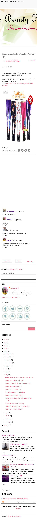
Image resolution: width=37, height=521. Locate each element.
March (7, 416)
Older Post (30, 262)
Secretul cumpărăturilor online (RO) (15, 392)
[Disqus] (18, 181)
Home (2, 2)
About (6, 2)
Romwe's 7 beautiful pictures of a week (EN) (17, 383)
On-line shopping (10, 61)
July (7, 369)
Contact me (13, 2)
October (8, 360)
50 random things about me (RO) (14, 403)
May (7, 375)
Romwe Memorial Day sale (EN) (14, 380)
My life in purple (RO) (16, 476)
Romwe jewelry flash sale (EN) (13, 409)
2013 (5, 351)
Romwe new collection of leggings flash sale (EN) (19, 377)
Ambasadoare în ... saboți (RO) (19, 444)
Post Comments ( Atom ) (16, 269)
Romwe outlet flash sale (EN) (13, 386)
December (9, 354)
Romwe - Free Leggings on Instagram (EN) (17, 406)
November (9, 357)
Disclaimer (20, 2)
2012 (5, 425)
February (8, 419)
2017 (5, 339)
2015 (5, 345)
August (8, 366)
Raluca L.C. (15, 288)
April (7, 413)
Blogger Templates (16, 516)
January (8, 422)
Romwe (18, 61)
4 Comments (32, 60)
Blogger (18, 508)
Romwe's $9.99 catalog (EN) (13, 389)
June (7, 372)
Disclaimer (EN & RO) (8, 455)
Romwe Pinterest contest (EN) (13, 395)
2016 (5, 342)
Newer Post (7, 261)
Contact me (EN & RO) (8, 435)
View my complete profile (10, 297)
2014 (5, 348)
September (9, 363)
